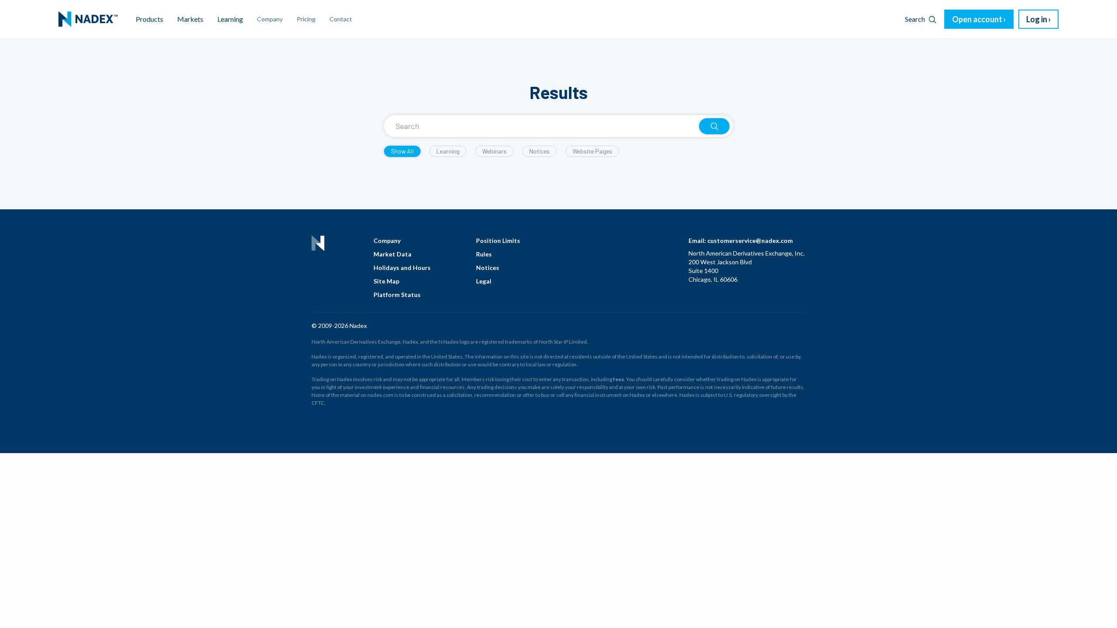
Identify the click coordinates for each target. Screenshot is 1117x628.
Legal (483, 281)
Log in (1036, 19)
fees (618, 379)
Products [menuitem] (149, 19)
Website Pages (592, 151)
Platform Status (397, 294)
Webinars (494, 151)
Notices (539, 151)
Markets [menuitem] (190, 19)
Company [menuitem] (270, 19)
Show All (402, 151)
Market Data (392, 254)
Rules (484, 254)
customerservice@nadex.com (750, 240)
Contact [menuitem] (340, 19)
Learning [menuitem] (230, 19)
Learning (447, 151)
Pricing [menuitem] (306, 19)
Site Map (386, 281)
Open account (977, 19)
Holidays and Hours (402, 267)
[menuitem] (88, 19)
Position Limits (498, 240)
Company (387, 240)
